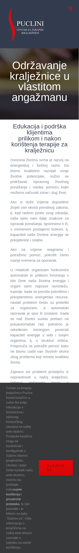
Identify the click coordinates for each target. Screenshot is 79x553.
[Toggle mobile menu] (71, 8)
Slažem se (56, 467)
